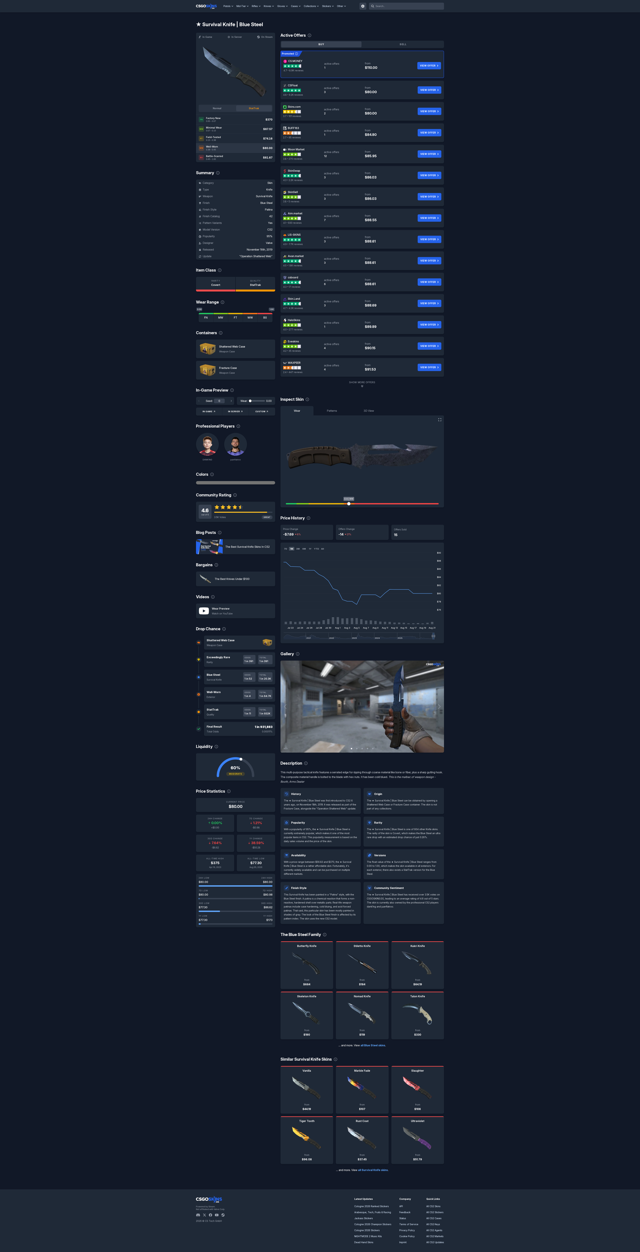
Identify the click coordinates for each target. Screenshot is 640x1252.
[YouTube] (218, 1215)
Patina (268, 209)
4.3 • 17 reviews (291, 286)
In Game (207, 37)
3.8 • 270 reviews (292, 158)
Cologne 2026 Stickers (367, 1230)
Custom (260, 411)
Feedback (404, 1212)
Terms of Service (408, 1224)
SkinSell (293, 192)
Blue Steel (266, 203)
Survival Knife (264, 196)
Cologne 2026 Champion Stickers (372, 1224)
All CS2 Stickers (435, 1212)
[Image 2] (357, 749)
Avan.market (296, 256)
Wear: (244, 401)
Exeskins (293, 341)
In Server (237, 37)
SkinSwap (294, 170)
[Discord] (199, 1215)
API (401, 1206)
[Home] (209, 6)
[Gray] (235, 482)
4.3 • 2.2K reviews (293, 180)
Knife (269, 189)
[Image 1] (352, 749)
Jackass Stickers (363, 1218)
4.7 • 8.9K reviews (294, 70)
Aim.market (295, 213)
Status (402, 1218)
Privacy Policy (407, 1230)
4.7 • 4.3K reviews (293, 308)
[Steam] (224, 1215)
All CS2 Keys (433, 1224)
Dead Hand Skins (363, 1242)
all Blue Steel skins (372, 1045)
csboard (293, 277)
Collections (310, 6)
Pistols (227, 6)
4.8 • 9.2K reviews (293, 94)
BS (265, 317)
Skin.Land (294, 298)
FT (235, 317)
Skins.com (294, 106)
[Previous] (199, 401)
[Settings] (363, 6)
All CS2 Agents (434, 1230)
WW (250, 317)
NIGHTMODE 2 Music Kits (368, 1236)
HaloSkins (294, 320)
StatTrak (254, 108)
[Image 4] (368, 749)
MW (220, 317)
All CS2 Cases (434, 1218)
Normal (217, 108)
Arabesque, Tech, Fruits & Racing (372, 1212)
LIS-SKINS (294, 234)
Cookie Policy (407, 1236)
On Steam (266, 37)
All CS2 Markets (435, 1236)
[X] (206, 1215)
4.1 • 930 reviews (292, 222)
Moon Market (296, 149)
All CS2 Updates (435, 1242)
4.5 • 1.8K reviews (292, 265)
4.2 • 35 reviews (292, 350)
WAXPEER (294, 362)
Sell (403, 44)
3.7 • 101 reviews (292, 116)
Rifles (255, 6)
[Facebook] (212, 1215)
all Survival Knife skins (373, 1170)
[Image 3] (362, 749)
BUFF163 (293, 128)
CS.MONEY (295, 61)
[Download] (285, 747)
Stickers (326, 6)
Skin (269, 183)
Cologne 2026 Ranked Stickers (371, 1206)
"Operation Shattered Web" (255, 256)
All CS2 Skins (433, 1206)
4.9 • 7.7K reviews (293, 244)
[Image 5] (373, 749)
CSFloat (293, 85)
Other (340, 6)
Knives (267, 6)
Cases (294, 6)
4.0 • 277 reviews (292, 329)
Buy (321, 44)
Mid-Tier (241, 6)
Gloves (281, 6)
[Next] (231, 401)
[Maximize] (440, 419)
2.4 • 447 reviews (292, 372)
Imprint (402, 1242)
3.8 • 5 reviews (291, 201)
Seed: (209, 401)
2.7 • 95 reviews (292, 137)
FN (206, 317)
